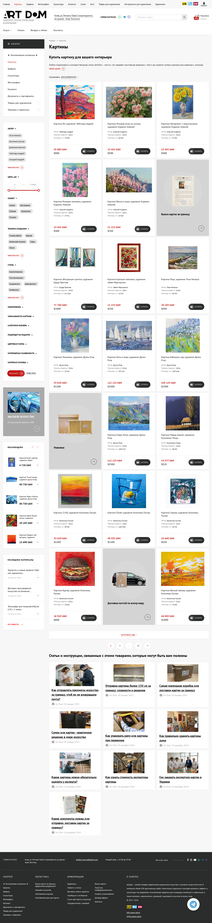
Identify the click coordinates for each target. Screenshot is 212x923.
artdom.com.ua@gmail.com (87, 859)
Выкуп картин (100, 884)
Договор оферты (101, 898)
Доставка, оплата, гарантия (78, 891)
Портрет (12, 217)
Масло (12, 247)
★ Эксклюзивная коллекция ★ (15, 884)
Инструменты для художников (137, 4)
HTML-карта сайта (134, 916)
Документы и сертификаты (14, 907)
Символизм (14, 289)
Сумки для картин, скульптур (79, 899)
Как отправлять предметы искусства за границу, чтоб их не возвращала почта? (75, 694)
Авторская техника (17, 241)
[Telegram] (124, 17)
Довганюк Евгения (17, 147)
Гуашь (32, 241)
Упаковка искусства (43, 890)
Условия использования (104, 894)
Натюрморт (26, 211)
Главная (6, 4)
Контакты (98, 901)
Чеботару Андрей (17, 153)
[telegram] (202, 859)
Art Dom (59, 704)
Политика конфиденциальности (103, 889)
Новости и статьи (74, 888)
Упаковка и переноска (12, 915)
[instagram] (191, 859)
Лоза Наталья (15, 135)
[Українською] (184, 5)
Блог (92, 4)
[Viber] (128, 17)
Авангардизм (30, 283)
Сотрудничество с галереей (78, 903)
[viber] (206, 859)
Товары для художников (109, 4)
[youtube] (195, 859)
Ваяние (29, 235)
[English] (195, 5)
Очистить (31, 373)
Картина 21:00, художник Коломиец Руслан (75, 512)
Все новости (13, 625)
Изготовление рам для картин (47, 898)
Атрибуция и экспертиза (77, 895)
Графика (30, 4)
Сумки (83, 4)
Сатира (12, 205)
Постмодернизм (16, 277)
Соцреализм (14, 283)
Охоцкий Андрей (16, 159)
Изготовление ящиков (44, 894)
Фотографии (43, 4)
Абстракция (25, 205)
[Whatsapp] (119, 17)
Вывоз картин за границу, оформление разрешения (45, 885)
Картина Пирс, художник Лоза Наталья (180, 279)
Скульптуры (58, 4)
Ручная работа (15, 235)
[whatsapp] (199, 859)
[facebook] (188, 859)
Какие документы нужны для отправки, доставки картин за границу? (71, 823)
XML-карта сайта (133, 912)
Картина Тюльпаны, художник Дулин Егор (74, 357)
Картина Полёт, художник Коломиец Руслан (129, 512)
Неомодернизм (16, 271)
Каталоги (72, 4)
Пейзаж (12, 211)
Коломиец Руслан (17, 141)
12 (138, 645)
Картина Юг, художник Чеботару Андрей (73, 123)
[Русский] (190, 5)
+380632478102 (108, 17)
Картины (18, 4)
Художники (160, 4)
